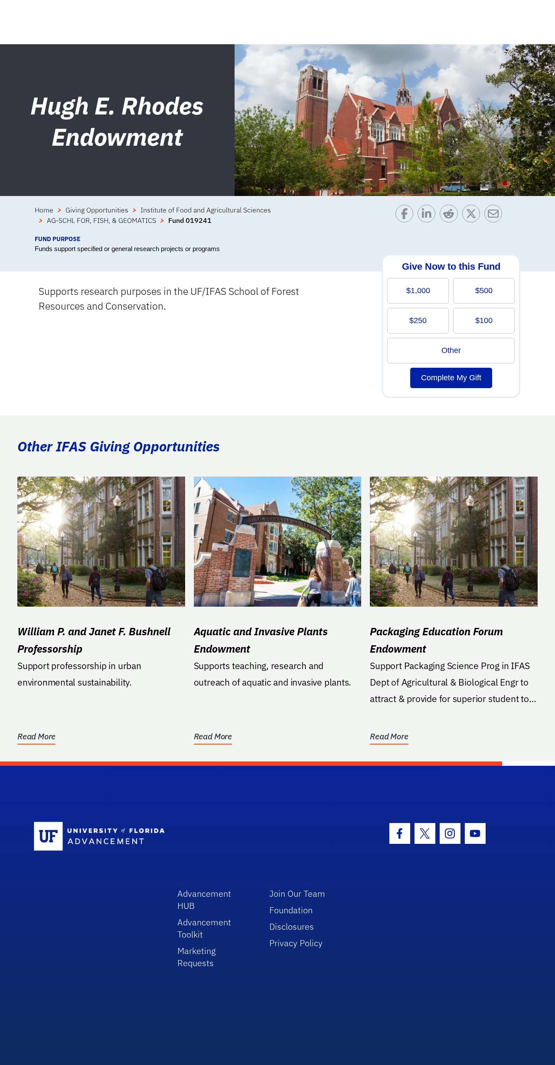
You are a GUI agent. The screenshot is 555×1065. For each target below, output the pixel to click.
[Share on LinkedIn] (429, 219)
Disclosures (291, 926)
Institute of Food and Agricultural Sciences (205, 210)
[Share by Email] (495, 219)
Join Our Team (297, 893)
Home (44, 210)
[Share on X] (473, 219)
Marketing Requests (196, 957)
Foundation (291, 910)
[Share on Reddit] (451, 219)
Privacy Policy (296, 943)
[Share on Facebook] (406, 219)
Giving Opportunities (96, 210)
